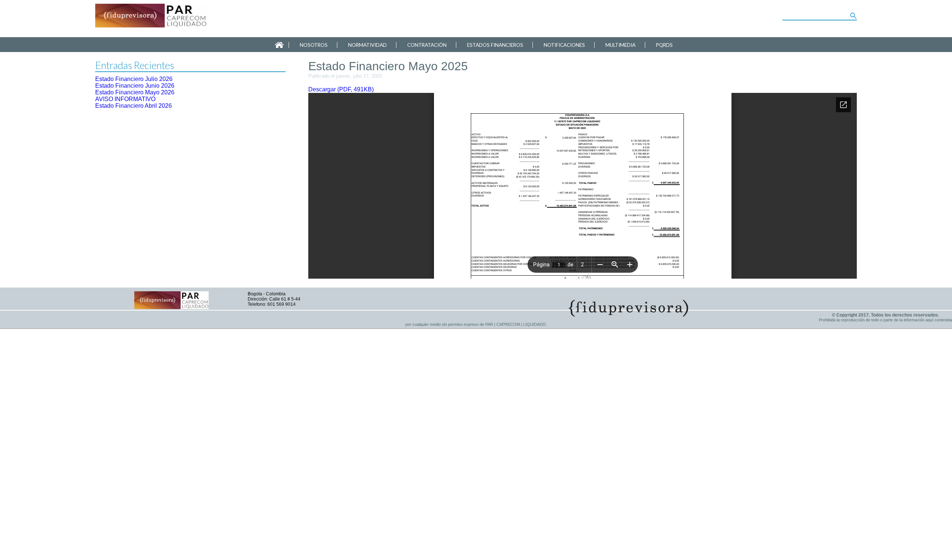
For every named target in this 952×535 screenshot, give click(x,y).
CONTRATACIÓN (427, 45)
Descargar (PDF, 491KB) (341, 89)
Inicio (279, 45)
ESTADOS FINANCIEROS (495, 45)
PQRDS (664, 45)
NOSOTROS (314, 45)
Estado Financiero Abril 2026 (133, 106)
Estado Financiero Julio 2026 (134, 79)
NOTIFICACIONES (564, 45)
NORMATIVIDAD (367, 45)
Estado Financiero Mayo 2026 (134, 92)
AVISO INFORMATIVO (125, 99)
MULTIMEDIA (620, 45)
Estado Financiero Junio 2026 (134, 85)
